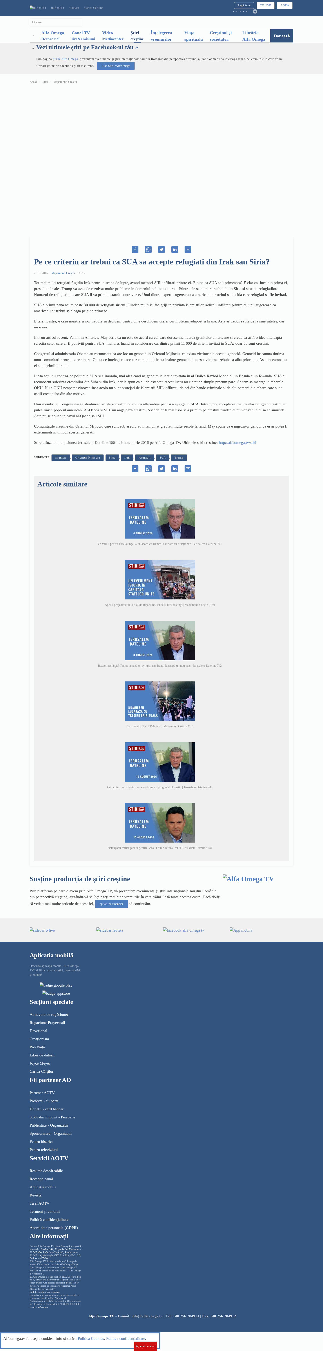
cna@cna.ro (42, 1307)
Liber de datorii (42, 1055)
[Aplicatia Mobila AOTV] (56, 993)
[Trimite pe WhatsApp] (148, 249)
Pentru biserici (41, 1141)
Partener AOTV (42, 1093)
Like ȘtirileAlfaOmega (116, 65)
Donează (282, 35)
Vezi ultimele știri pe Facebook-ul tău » (87, 47)
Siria (112, 457)
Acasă (33, 82)
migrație (61, 457)
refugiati (145, 457)
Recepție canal (41, 1179)
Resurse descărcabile (46, 1171)
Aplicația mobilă (43, 1187)
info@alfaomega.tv (147, 1316)
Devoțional (38, 1031)
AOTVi (285, 5)
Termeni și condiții (45, 1211)
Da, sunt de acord (145, 1346)
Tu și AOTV (39, 1203)
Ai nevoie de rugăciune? (49, 1014)
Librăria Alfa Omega (253, 36)
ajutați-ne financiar (111, 904)
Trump (178, 457)
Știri (45, 82)
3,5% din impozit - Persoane (52, 1117)
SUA (163, 457)
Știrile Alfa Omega (65, 59)
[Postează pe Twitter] (161, 249)
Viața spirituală (193, 36)
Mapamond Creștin (65, 82)
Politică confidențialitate (49, 1219)
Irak (127, 457)
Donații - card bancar (47, 1109)
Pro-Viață (37, 1047)
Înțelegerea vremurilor (161, 36)
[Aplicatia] (56, 985)
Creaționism (39, 1039)
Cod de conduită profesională (45, 1292)
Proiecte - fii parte (44, 1101)
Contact (74, 7)
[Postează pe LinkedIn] (174, 249)
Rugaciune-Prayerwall (47, 1022)
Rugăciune (244, 5)
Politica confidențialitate (125, 1338)
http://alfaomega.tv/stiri (237, 442)
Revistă (36, 1195)
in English (57, 7)
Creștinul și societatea (221, 36)
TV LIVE (265, 5)
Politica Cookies (91, 1338)
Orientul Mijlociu (87, 457)
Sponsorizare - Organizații (51, 1133)
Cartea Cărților (93, 7)
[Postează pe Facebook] (135, 249)
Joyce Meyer (40, 1063)
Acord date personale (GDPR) (54, 1227)
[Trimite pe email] (188, 249)
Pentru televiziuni (44, 1149)
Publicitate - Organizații (49, 1125)
